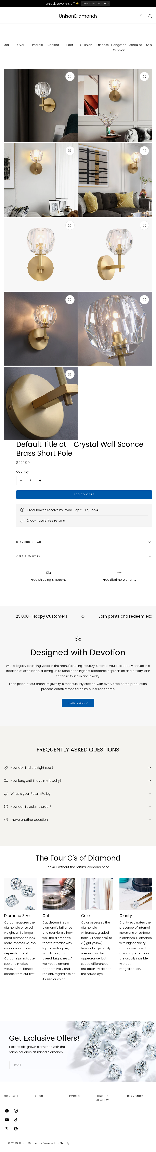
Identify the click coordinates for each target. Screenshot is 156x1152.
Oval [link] (20, 45)
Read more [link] (76, 703)
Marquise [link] (135, 45)
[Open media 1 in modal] (70, 76)
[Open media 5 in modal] (70, 225)
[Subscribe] (142, 1065)
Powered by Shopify (56, 1143)
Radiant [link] (53, 45)
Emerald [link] (37, 45)
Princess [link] (102, 45)
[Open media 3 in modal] (70, 150)
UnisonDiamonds (30, 1143)
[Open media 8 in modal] (144, 299)
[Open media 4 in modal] (144, 150)
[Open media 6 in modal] (144, 225)
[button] (150, 16)
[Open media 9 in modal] (70, 374)
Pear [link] (69, 45)
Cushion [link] (86, 45)
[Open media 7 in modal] (70, 299)
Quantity (22, 472)
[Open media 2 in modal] (144, 76)
